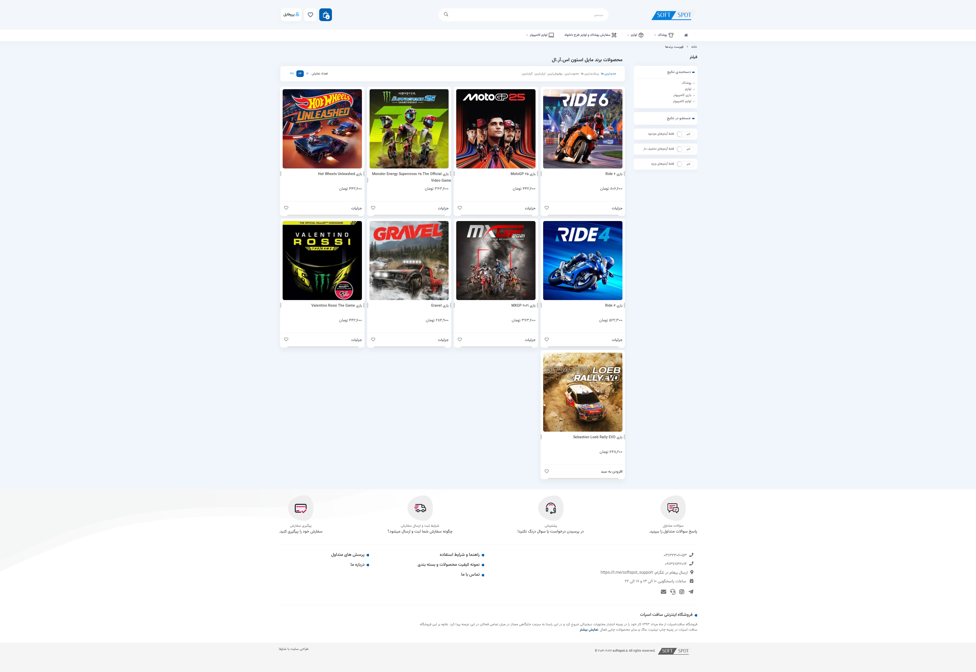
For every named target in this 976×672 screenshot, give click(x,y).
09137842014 (676, 564)
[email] (662, 591)
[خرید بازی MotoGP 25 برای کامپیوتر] (496, 129)
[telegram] (690, 591)
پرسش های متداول (347, 555)
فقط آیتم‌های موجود (661, 133)
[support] (671, 591)
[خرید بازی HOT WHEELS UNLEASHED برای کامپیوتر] (322, 129)
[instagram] (681, 591)
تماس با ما (470, 574)
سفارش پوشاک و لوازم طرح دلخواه (588, 35)
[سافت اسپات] (675, 650)
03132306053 (675, 555)
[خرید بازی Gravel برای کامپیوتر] (409, 260)
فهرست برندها (674, 47)
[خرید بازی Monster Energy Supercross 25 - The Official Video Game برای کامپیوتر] (409, 129)
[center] (446, 15)
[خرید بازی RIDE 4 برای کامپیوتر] (583, 260)
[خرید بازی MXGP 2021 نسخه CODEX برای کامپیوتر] (496, 260)
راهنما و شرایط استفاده (460, 555)
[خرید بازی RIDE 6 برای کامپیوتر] (583, 129)
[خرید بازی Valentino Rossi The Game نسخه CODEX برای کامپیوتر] (322, 260)
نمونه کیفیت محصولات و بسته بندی (449, 564)
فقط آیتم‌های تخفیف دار (658, 148)
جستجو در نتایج (679, 118)
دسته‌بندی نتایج (679, 72)
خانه (694, 47)
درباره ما (357, 564)
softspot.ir (620, 650)
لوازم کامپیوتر (539, 35)
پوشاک (663, 35)
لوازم (634, 35)
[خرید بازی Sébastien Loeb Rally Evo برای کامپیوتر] (583, 392)
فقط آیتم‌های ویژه (662, 163)
